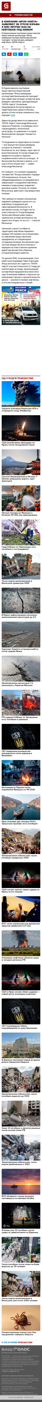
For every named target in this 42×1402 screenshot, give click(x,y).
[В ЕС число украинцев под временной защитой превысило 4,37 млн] (21, 909)
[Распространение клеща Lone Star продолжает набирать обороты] (21, 1318)
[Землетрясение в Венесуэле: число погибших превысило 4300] (21, 841)
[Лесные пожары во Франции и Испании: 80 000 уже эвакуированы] (21, 498)
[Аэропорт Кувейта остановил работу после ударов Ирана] (21, 635)
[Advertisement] (21, 349)
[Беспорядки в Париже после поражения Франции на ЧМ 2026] (21, 773)
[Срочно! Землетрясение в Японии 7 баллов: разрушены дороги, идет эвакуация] (21, 462)
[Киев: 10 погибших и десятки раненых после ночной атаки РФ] (21, 1114)
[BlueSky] (4, 54)
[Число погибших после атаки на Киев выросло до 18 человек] (21, 1250)
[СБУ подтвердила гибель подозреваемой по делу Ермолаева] (21, 1011)
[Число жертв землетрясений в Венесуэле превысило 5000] (21, 566)
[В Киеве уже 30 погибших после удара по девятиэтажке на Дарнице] (21, 1216)
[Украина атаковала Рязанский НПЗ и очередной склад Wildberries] (21, 394)
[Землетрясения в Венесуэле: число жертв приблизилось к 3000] (21, 1148)
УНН (13, 115)
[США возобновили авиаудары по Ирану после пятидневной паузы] (21, 428)
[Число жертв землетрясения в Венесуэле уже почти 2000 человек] (21, 1284)
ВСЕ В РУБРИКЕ (18, 1342)
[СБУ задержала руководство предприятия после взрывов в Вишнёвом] (21, 737)
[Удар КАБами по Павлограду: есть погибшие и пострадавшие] (21, 532)
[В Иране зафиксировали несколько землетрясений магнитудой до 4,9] (21, 601)
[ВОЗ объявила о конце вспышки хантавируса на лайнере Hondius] (21, 1182)
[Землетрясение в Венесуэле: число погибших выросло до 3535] (21, 1079)
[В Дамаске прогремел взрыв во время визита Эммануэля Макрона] (21, 1045)
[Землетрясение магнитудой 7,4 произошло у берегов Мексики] (21, 669)
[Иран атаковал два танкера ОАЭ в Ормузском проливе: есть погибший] (21, 807)
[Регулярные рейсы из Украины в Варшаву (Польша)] (21, 305)
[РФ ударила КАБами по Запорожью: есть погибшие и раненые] (21, 703)
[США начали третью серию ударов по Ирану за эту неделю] (21, 875)
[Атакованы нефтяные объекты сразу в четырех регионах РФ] (21, 943)
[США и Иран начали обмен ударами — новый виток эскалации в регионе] (21, 977)
